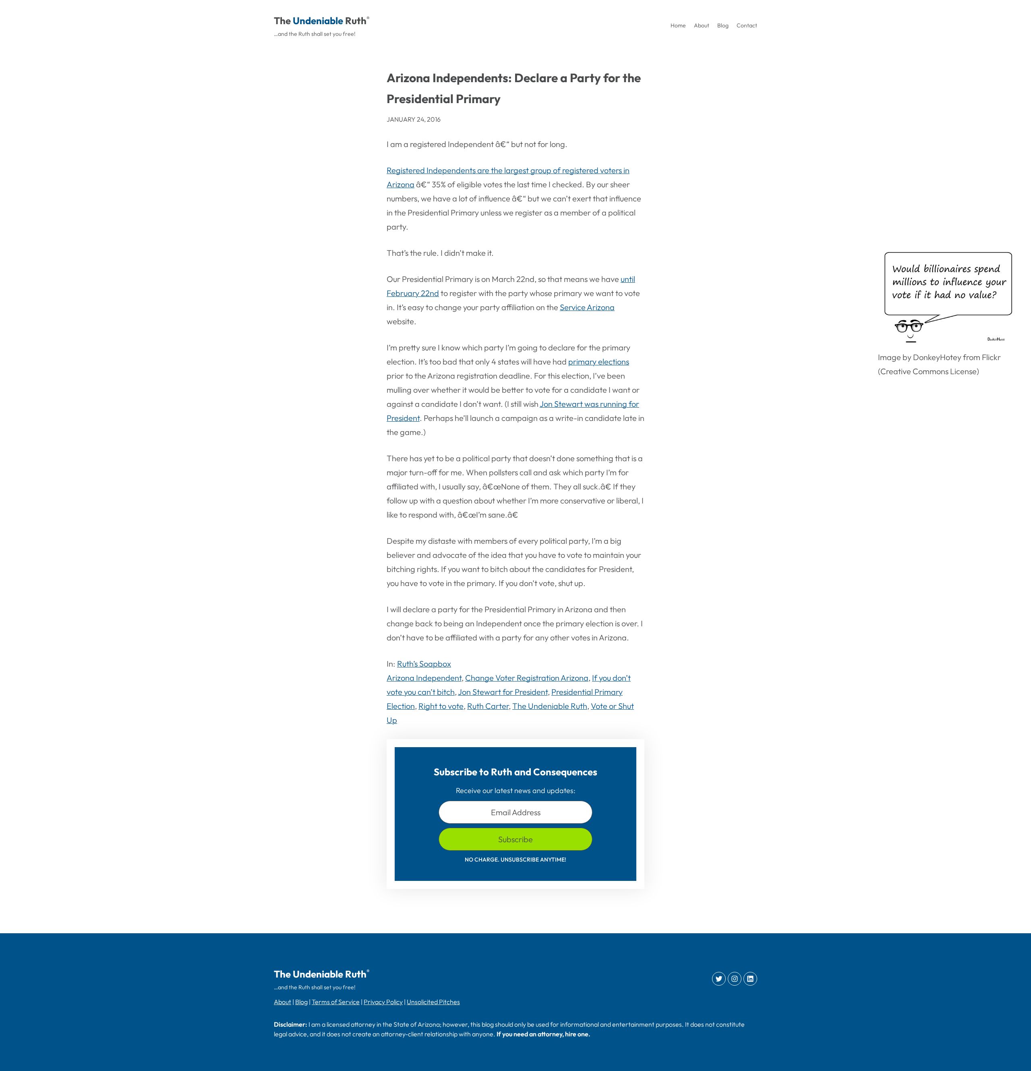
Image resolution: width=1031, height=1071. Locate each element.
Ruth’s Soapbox (424, 664)
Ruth (355, 21)
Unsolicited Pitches (433, 1002)
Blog (301, 1002)
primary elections (598, 361)
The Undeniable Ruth (549, 706)
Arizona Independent (424, 678)
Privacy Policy (383, 1002)
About (282, 1002)
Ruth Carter (488, 706)
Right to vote (441, 706)
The (282, 21)
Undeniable (318, 21)
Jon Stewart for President (503, 692)
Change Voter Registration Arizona (526, 678)
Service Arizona (587, 307)
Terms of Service (336, 1002)
